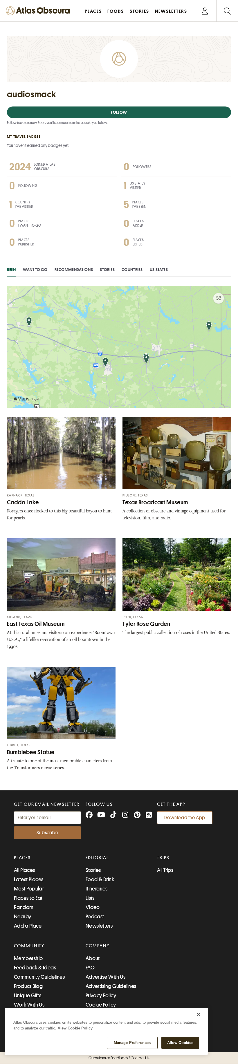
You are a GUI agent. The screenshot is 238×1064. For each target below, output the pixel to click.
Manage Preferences (132, 1042)
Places (22, 857)
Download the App (184, 817)
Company (98, 946)
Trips (163, 857)
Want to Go (35, 270)
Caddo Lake (23, 502)
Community (29, 946)
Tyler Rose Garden (146, 624)
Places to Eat (28, 898)
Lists (90, 898)
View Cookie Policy (75, 1028)
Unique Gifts (27, 995)
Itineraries (97, 888)
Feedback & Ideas (35, 967)
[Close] (198, 1014)
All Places (24, 870)
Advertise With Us (106, 977)
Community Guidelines (39, 977)
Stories (107, 270)
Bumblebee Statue (31, 752)
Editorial (97, 857)
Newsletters (99, 926)
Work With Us (29, 1004)
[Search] (227, 11)
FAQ (90, 967)
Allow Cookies (180, 1042)
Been (11, 270)
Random (24, 907)
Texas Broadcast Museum (155, 502)
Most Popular (29, 888)
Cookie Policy (101, 1004)
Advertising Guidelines (111, 986)
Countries (132, 270)
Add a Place (28, 926)
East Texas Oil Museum (35, 624)
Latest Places (29, 879)
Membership (28, 958)
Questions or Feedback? (119, 1058)
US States (159, 270)
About (93, 958)
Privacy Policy (101, 995)
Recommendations (74, 270)
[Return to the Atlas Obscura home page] (39, 11)
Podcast (95, 916)
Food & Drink (100, 879)
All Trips (165, 870)
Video (93, 907)
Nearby (22, 916)
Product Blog (28, 986)
